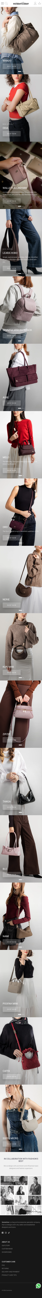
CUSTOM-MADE (7, 1249)
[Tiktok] (9, 1233)
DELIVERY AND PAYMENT (10, 1272)
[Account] (34, 3)
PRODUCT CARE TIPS (9, 1275)
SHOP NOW (11, 66)
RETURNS (5, 1268)
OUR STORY (6, 1245)
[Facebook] (2, 1233)
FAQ (3, 1265)
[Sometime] (21, 3)
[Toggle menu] (2, 3)
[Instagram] (6, 1233)
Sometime (9, 1290)
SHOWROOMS (7, 1252)
